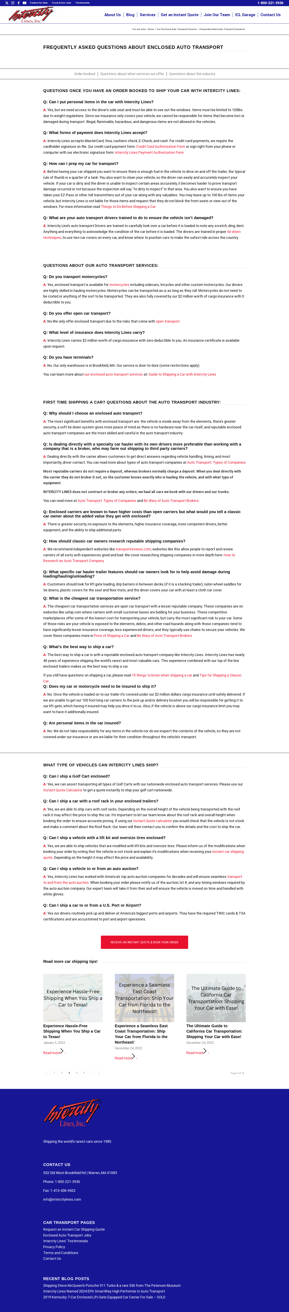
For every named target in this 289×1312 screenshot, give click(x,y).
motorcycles (119, 285)
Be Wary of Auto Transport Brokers (171, 501)
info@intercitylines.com (62, 1199)
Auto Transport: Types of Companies (216, 462)
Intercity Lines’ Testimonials (65, 1241)
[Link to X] (7, 3)
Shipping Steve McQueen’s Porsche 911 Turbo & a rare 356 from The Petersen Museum (112, 1285)
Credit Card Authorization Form (160, 146)
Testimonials (82, 3)
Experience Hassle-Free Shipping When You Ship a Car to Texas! (72, 1031)
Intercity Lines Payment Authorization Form (149, 152)
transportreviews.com (133, 549)
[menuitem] (39, 3)
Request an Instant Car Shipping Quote (74, 1229)
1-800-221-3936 (270, 3)
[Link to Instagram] (13, 3)
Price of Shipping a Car (112, 636)
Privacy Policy (54, 1247)
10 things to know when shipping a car (162, 675)
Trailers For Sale (38, 3)
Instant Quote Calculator (62, 790)
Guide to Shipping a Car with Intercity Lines (182, 374)
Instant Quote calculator (152, 821)
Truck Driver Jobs (61, 3)
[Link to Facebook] (18, 3)
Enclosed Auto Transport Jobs (67, 1235)
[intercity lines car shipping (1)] (32, 14)
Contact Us (52, 1258)
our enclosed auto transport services (113, 374)
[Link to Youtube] (25, 3)
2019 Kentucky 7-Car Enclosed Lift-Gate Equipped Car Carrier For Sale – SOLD (104, 1297)
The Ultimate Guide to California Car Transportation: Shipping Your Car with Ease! (214, 1031)
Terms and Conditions (60, 1253)
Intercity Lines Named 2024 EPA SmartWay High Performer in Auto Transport (104, 1291)
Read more (51, 1053)
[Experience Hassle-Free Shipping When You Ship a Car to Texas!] (73, 998)
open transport (167, 321)
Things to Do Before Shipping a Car (128, 207)
